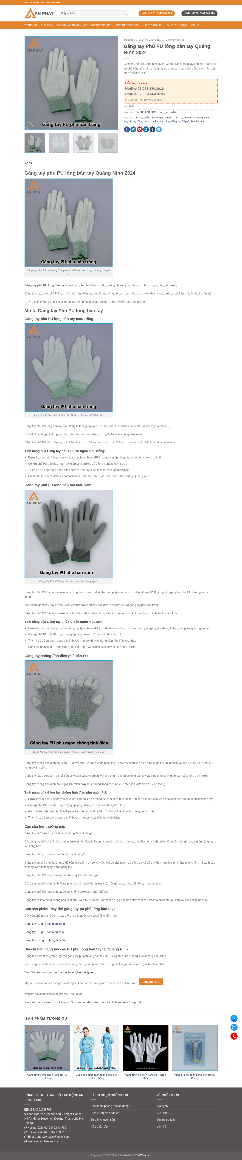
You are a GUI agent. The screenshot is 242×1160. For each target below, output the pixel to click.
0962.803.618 (57, 1132)
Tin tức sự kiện (177, 25)
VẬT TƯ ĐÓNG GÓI (127, 25)
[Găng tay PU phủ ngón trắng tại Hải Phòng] (47, 1048)
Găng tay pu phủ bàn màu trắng (153, 121)
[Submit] (125, 13)
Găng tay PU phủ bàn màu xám (187, 121)
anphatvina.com (47, 972)
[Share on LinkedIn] (146, 129)
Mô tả (28, 163)
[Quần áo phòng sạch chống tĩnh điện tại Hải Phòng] (96, 1048)
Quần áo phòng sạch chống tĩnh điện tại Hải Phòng (96, 1076)
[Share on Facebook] (127, 129)
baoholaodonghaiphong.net (76, 972)
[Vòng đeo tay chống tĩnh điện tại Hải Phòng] (195, 1048)
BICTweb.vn (144, 1155)
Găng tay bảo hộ (174, 39)
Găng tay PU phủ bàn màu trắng (44, 923)
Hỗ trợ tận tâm (99, 1126)
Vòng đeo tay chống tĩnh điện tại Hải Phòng (194, 1076)
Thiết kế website (121, 1155)
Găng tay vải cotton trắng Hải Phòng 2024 (145, 1076)
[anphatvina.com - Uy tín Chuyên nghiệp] (39, 13)
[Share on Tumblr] (152, 129)
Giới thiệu (47, 25)
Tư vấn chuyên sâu (103, 1119)
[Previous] (31, 83)
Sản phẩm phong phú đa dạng (110, 1106)
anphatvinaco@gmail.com (53, 1136)
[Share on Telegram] (159, 129)
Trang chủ (31, 25)
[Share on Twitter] (133, 129)
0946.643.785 (57, 1127)
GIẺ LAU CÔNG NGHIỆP (97, 25)
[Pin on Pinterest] (140, 129)
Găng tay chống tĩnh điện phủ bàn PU (153, 117)
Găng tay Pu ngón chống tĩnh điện (45, 940)
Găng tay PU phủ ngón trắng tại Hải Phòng (47, 1076)
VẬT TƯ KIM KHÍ (152, 25)
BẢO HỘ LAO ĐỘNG (68, 25)
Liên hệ (194, 25)
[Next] (112, 83)
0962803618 (151, 981)
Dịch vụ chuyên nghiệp (105, 1112)
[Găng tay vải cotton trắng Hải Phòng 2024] (145, 1048)
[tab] (28, 163)
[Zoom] (29, 125)
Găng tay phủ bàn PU (185, 117)
